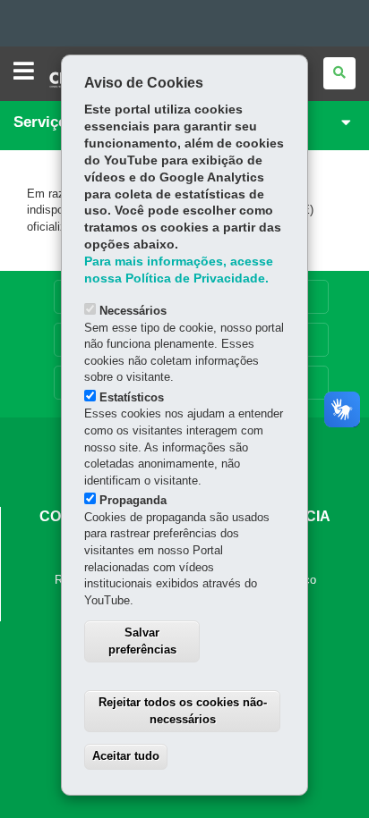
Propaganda (133, 500)
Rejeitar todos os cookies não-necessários (183, 711)
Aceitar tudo (125, 756)
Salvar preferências (142, 641)
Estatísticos (131, 397)
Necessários (133, 310)
